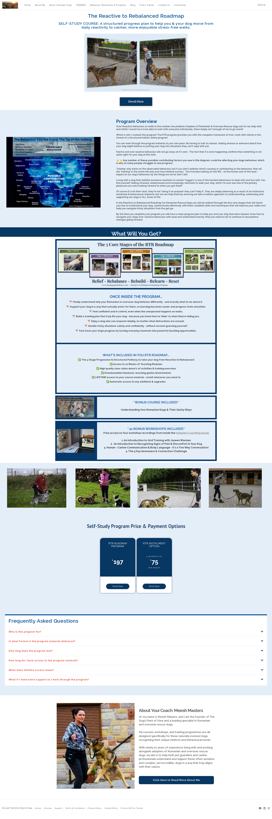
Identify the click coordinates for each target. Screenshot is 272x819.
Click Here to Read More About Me (176, 780)
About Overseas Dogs (60, 5)
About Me (40, 5)
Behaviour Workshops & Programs (108, 5)
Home (27, 5)
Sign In (261, 5)
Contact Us (164, 5)
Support (58, 808)
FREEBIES (81, 5)
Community (180, 5)
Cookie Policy (111, 808)
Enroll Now (136, 101)
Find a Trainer (147, 5)
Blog (132, 5)
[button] (136, 631)
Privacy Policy (95, 808)
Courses (48, 808)
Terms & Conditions (75, 808)
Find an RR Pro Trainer (132, 808)
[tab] (136, 631)
